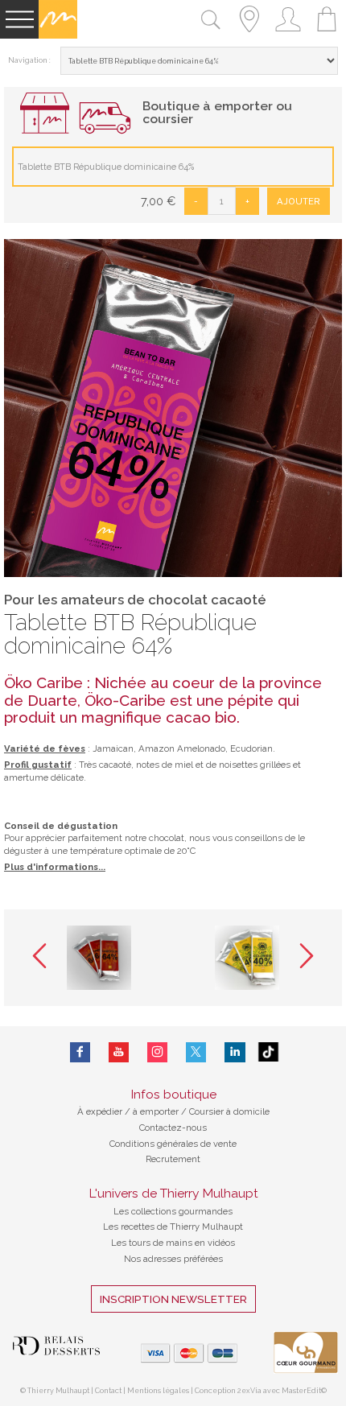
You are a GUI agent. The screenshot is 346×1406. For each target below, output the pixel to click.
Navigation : (29, 60)
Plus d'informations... (54, 866)
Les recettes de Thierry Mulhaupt (173, 1226)
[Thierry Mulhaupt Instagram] (157, 1052)
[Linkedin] (234, 1052)
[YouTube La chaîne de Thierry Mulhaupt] (119, 1052)
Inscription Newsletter (173, 1299)
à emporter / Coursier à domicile (200, 1111)
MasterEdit (301, 1391)
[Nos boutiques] (249, 35)
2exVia (250, 1391)
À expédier (101, 1111)
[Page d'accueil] (58, 35)
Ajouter (298, 201)
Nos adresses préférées (173, 1258)
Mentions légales (158, 1391)
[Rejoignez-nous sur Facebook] (80, 1052)
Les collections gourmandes (173, 1211)
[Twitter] (196, 1052)
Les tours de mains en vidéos (173, 1242)
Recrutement (173, 1159)
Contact (108, 1391)
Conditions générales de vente (173, 1143)
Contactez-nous (173, 1127)
